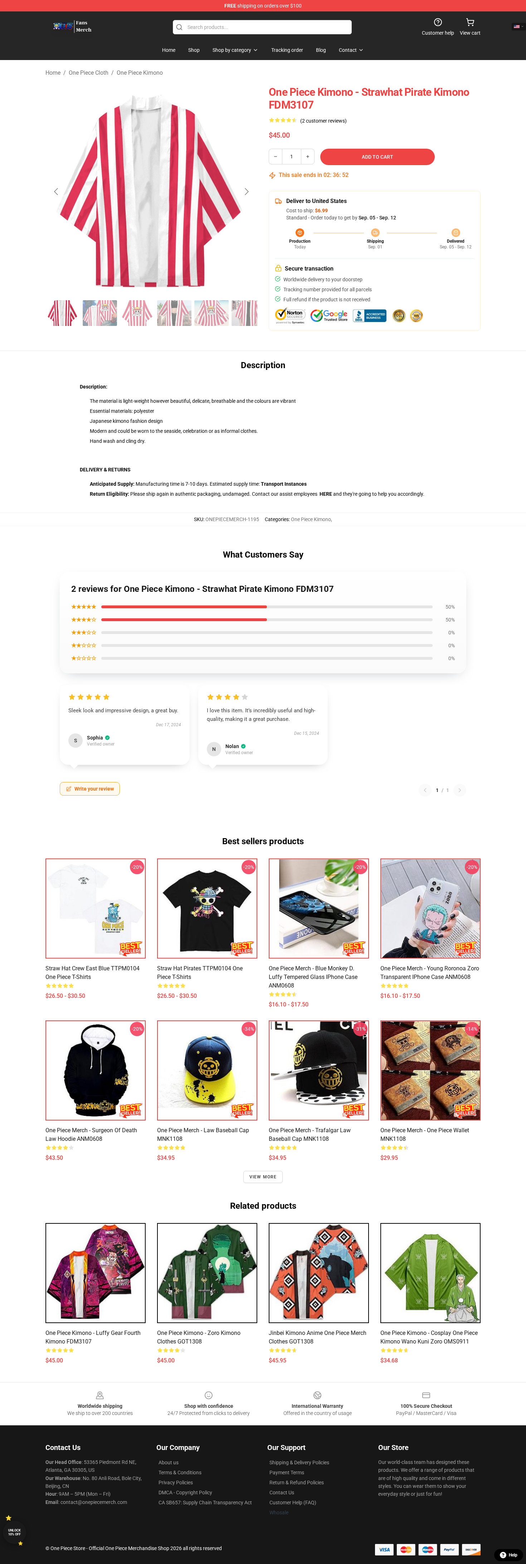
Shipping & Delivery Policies (299, 1462)
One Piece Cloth (88, 72)
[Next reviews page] (459, 790)
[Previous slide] (56, 191)
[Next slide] (246, 191)
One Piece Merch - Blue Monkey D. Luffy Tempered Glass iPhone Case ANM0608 (313, 977)
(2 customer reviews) (323, 121)
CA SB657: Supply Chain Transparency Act (205, 1502)
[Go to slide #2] (100, 313)
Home (52, 72)
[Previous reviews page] (425, 790)
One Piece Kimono (140, 72)
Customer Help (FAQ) (292, 1502)
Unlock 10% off (14, 1532)
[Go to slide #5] (211, 313)
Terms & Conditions (180, 1472)
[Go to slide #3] (137, 313)
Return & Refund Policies (296, 1482)
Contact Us (281, 1492)
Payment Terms (286, 1472)
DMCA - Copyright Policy (185, 1492)
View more (263, 1176)
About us (169, 1462)
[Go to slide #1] (62, 313)
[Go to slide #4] (174, 313)
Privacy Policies (176, 1482)
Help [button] (513, 1555)
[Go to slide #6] (249, 313)
